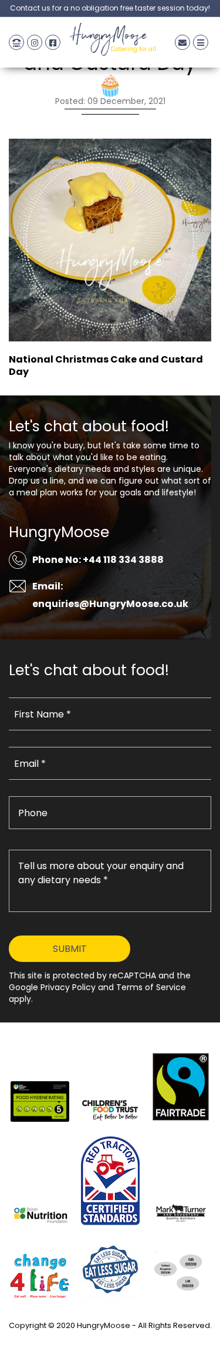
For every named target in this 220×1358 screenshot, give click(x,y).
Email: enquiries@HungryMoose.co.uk (110, 595)
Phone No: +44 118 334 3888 (98, 559)
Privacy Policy (110, 1338)
